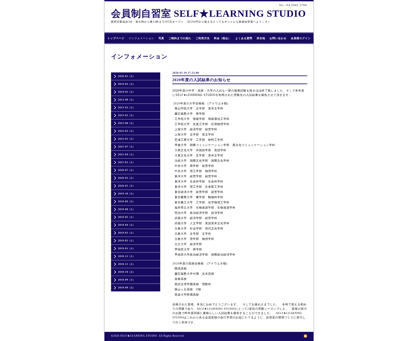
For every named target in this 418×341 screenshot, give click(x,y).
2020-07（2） (126, 170)
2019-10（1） (126, 193)
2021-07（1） (126, 146)
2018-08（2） (126, 287)
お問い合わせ (278, 38)
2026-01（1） (126, 76)
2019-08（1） (126, 209)
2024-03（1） (126, 84)
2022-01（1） (126, 138)
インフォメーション (141, 38)
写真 (161, 38)
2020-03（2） (126, 178)
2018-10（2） (126, 272)
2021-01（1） (126, 162)
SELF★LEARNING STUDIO (138, 335)
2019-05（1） (126, 217)
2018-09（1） (126, 279)
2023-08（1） (126, 99)
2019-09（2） (126, 201)
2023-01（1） (126, 115)
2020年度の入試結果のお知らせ (201, 80)
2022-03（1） (126, 131)
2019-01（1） (126, 248)
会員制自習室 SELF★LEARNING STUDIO (208, 13)
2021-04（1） (126, 154)
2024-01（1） (126, 91)
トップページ (115, 38)
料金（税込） (222, 38)
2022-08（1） (126, 123)
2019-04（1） (126, 225)
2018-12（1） (126, 256)
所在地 (261, 38)
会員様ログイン (301, 38)
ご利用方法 (203, 38)
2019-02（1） (126, 240)
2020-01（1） (126, 185)
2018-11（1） (126, 264)
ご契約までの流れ (180, 38)
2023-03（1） (126, 107)
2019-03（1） (126, 232)
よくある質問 (243, 38)
